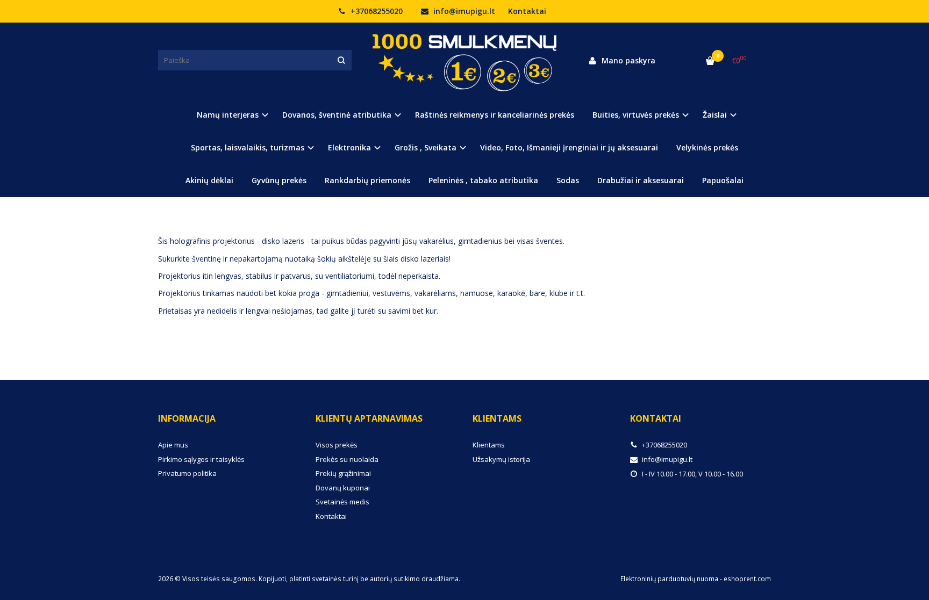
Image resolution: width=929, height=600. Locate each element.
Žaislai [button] (715, 115)
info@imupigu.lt (463, 11)
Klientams (497, 418)
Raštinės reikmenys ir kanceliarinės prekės (494, 115)
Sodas (567, 180)
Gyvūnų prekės (279, 180)
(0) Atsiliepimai (259, 216)
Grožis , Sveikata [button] (425, 147)
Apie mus (173, 445)
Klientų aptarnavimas (369, 418)
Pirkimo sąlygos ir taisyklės (201, 459)
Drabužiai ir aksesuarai (640, 180)
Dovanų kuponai (343, 488)
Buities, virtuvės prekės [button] (635, 115)
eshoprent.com (747, 578)
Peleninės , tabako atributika (483, 180)
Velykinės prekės (707, 147)
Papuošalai (723, 180)
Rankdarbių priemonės (367, 180)
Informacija (187, 418)
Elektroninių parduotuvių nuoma (669, 578)
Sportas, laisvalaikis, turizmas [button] (247, 147)
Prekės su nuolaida (347, 459)
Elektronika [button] (349, 147)
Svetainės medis (342, 502)
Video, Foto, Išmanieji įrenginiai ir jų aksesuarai (569, 147)
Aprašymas (188, 216)
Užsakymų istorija (501, 459)
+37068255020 (375, 11)
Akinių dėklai (209, 180)
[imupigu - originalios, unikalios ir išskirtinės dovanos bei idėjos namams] (464, 60)
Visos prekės (337, 445)
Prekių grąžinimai (343, 473)
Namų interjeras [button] (228, 115)
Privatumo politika (187, 473)
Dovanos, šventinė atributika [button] (336, 115)
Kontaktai (527, 11)
